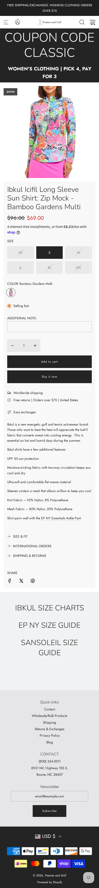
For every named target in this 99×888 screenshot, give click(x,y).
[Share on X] (21, 581)
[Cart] (92, 22)
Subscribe (49, 811)
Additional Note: (22, 318)
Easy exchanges (24, 412)
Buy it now (49, 376)
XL (49, 267)
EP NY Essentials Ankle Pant (61, 518)
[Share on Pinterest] (32, 581)
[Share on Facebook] (9, 581)
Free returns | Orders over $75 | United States (45, 400)
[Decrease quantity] (12, 345)
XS (20, 252)
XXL (78, 267)
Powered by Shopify (49, 882)
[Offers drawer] (17, 21)
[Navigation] (6, 22)
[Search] (82, 22)
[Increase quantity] (35, 345)
